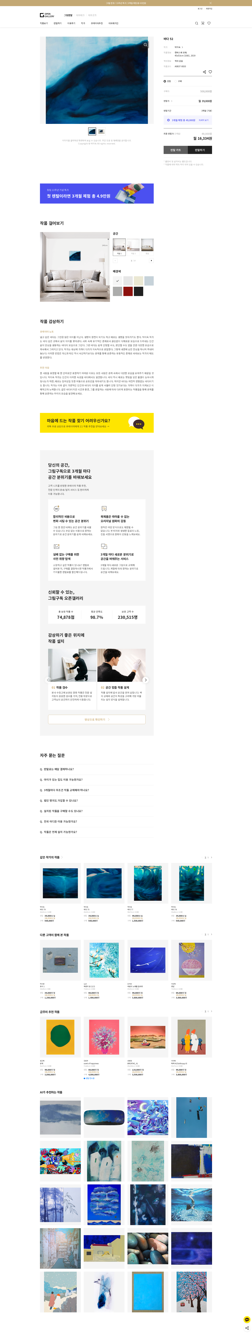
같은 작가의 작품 (50, 857)
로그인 (200, 8)
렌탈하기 (200, 150)
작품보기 (44, 23)
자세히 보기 (203, 120)
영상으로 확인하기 (95, 719)
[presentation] (115, 260)
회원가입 (209, 8)
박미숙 (177, 47)
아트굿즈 (92, 15)
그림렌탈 (68, 15)
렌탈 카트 (175, 150)
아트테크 (80, 15)
